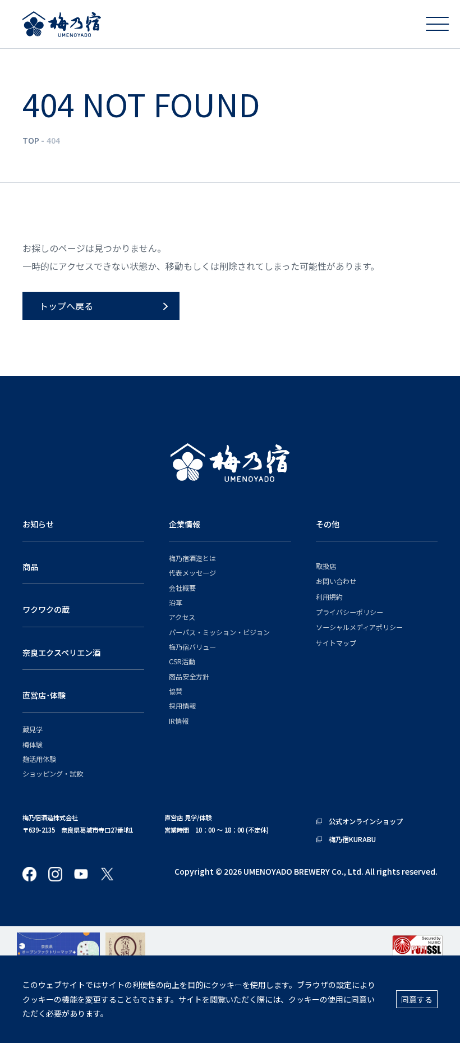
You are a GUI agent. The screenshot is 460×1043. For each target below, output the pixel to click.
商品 (30, 566)
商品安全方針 (189, 676)
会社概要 (182, 587)
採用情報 (182, 705)
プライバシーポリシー (349, 612)
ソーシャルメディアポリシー (359, 627)
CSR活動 (182, 661)
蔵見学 (32, 729)
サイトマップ (336, 642)
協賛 (175, 691)
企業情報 (184, 524)
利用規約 (329, 596)
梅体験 (32, 744)
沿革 (175, 602)
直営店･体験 (44, 695)
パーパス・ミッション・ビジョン (219, 632)
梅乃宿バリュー (192, 646)
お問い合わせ (336, 581)
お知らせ (38, 524)
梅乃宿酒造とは (192, 558)
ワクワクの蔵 (46, 609)
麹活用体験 (39, 759)
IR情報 (178, 720)
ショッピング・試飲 (52, 773)
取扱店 (326, 566)
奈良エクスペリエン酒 (61, 652)
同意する (417, 999)
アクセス (182, 617)
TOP (30, 140)
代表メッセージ (192, 572)
